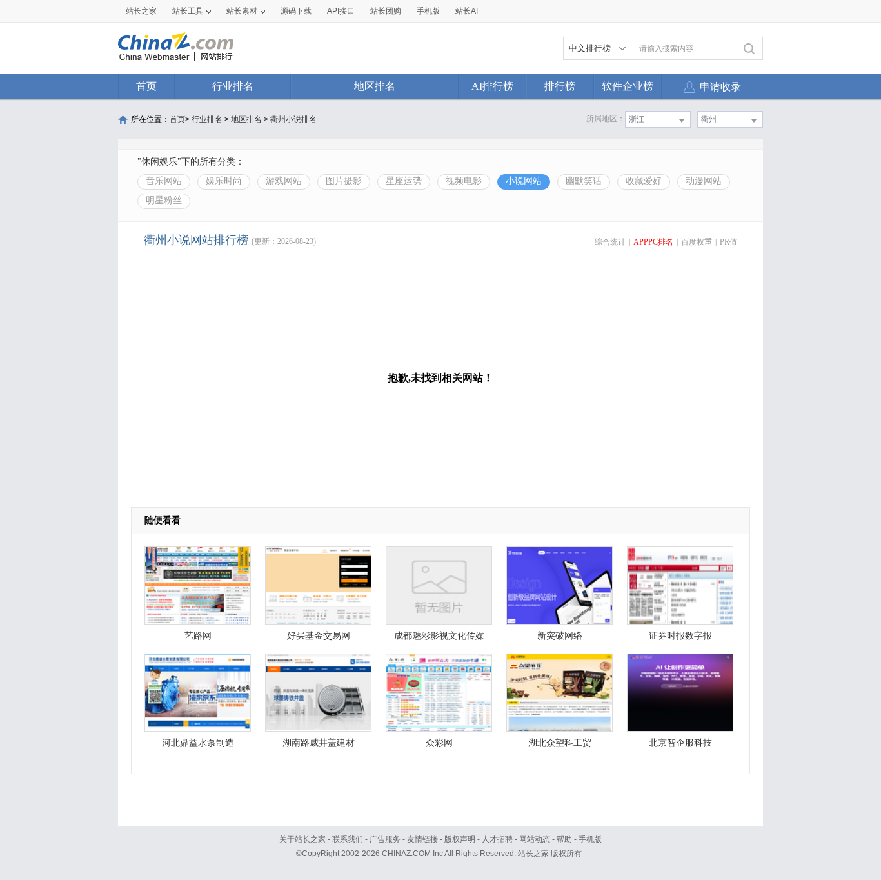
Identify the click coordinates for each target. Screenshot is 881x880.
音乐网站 (164, 181)
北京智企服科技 (680, 743)
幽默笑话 (584, 181)
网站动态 (534, 839)
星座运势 (404, 181)
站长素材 (241, 10)
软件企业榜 (627, 86)
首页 (146, 86)
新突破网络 (559, 636)
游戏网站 (284, 181)
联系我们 (347, 839)
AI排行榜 (492, 86)
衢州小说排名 (293, 119)
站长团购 (385, 10)
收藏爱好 (644, 181)
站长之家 (141, 10)
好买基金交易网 (318, 636)
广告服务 (385, 839)
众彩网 (439, 743)
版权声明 (459, 839)
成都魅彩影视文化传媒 (439, 636)
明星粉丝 (164, 200)
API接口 (341, 10)
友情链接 (422, 839)
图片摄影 (344, 181)
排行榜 (559, 86)
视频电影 (464, 181)
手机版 (590, 839)
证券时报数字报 (680, 636)
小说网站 (524, 181)
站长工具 (187, 10)
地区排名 (374, 86)
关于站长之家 (302, 839)
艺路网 (198, 636)
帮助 (564, 839)
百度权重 (696, 241)
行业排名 (232, 86)
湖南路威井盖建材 (318, 743)
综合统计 (610, 241)
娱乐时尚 (224, 181)
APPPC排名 (653, 241)
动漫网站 (704, 181)
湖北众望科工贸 (559, 743)
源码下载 (296, 10)
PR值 (728, 241)
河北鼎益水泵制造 (198, 743)
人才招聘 (497, 839)
